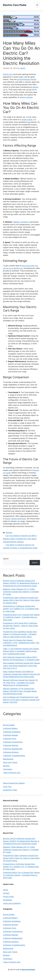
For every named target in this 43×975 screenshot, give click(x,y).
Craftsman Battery (10, 728)
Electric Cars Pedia (14, 5)
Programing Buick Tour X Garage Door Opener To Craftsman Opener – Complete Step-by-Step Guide (21, 617)
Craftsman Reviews (11, 752)
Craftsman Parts (9, 739)
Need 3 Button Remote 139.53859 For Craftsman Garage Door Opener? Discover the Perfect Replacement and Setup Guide (21, 674)
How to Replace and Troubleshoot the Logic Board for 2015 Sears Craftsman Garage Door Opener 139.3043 (21, 699)
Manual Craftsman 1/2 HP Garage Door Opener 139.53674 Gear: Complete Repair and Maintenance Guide (20, 691)
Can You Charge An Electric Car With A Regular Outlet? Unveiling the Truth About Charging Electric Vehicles (20, 539)
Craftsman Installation (12, 732)
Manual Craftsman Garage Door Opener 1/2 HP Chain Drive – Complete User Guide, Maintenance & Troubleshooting (20, 682)
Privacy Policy (8, 897)
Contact (6, 893)
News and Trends (10, 762)
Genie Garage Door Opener (14, 783)
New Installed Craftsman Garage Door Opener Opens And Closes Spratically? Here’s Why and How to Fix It (21, 665)
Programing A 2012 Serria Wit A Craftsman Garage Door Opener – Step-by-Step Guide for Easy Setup (20, 625)
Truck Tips (7, 787)
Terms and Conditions (12, 903)
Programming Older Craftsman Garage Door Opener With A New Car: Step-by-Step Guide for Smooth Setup (21, 600)
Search (6, 559)
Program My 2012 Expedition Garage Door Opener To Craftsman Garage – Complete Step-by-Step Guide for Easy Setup (20, 634)
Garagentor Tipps (10, 790)
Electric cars (8, 74)
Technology (7, 769)
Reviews (9, 533)
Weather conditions (21, 222)
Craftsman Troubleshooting (14, 756)
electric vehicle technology (15, 519)
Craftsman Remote (10, 745)
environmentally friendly (26, 79)
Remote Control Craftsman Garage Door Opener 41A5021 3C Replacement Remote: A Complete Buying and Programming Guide (21, 583)
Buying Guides (9, 725)
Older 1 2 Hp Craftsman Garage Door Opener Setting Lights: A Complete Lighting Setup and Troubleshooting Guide (21, 651)
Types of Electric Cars (11, 773)
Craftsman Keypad (10, 735)
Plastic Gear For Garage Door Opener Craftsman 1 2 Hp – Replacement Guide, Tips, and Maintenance (21, 642)
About (5, 890)
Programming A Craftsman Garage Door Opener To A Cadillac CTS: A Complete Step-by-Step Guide (21, 608)
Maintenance (8, 759)
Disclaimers (7, 900)
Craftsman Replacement (12, 749)
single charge (27, 120)
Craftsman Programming (13, 742)
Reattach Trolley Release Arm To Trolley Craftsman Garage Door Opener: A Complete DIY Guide (21, 591)
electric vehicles (26, 97)
